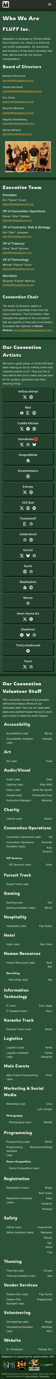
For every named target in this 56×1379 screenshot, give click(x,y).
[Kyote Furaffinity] (31, 571)
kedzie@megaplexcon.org (18, 123)
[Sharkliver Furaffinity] (34, 635)
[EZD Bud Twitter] (22, 508)
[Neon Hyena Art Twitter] (25, 619)
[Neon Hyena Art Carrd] (31, 619)
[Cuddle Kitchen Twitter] (22, 429)
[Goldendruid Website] (31, 540)
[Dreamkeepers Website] (28, 476)
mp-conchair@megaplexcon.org (32, 330)
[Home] (5, 4)
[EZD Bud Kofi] (34, 508)
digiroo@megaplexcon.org (19, 268)
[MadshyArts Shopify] (25, 587)
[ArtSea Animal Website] (31, 397)
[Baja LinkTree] (22, 413)
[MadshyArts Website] (31, 587)
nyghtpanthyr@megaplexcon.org (22, 91)
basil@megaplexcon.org (17, 252)
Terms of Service (31, 1376)
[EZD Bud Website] (28, 508)
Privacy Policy (44, 1376)
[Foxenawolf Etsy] (25, 524)
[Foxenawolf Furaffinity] (31, 524)
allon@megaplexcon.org (17, 133)
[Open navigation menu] (50, 4)
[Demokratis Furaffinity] (28, 444)
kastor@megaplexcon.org (18, 101)
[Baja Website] (34, 413)
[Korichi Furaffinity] (34, 556)
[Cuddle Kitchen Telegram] (28, 429)
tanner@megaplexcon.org (18, 80)
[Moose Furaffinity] (28, 603)
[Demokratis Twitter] (22, 444)
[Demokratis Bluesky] (34, 444)
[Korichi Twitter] (22, 556)
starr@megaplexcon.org (17, 236)
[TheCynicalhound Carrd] (28, 651)
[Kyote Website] (25, 571)
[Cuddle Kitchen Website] (34, 429)
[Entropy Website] (31, 492)
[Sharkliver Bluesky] (28, 635)
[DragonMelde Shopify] (28, 460)
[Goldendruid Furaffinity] (25, 540)
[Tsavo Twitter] (25, 667)
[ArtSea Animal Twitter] (25, 397)
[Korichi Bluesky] (28, 556)
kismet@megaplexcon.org (18, 112)
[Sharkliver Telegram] (22, 635)
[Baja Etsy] (28, 413)
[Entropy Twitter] (25, 492)
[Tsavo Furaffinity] (31, 667)
